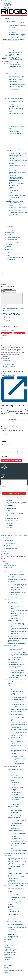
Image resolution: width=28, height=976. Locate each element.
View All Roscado (15, 688)
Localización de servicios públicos (17, 35)
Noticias (8, 252)
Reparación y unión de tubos (16, 133)
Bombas (11, 182)
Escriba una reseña (7, 333)
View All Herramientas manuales (19, 652)
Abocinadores (14, 812)
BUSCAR (4, 305)
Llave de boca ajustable (16, 792)
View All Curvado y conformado (18, 809)
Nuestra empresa (8, 505)
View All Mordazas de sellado (18, 623)
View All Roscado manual (20, 697)
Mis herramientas (10, 232)
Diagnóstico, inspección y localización (15, 22)
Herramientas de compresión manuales (17, 638)
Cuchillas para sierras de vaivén (18, 722)
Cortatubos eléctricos (16, 752)
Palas (10, 199)
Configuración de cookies (10, 543)
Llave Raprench (15, 785)
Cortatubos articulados (19, 763)
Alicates (11, 192)
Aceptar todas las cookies (14, 493)
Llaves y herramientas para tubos (14, 123)
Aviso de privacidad (8, 540)
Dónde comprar (7, 246)
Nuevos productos (10, 21)
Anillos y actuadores (14, 56)
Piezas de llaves (15, 804)
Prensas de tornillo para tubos (18, 735)
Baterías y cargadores (14, 62)
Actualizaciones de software (13, 242)
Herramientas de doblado (17, 810)
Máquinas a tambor (13, 81)
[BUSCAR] (11, 298)
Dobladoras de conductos (14, 882)
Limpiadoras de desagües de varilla (17, 84)
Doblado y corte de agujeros (16, 108)
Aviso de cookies (8, 541)
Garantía (8, 234)
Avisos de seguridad (11, 241)
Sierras (12, 748)
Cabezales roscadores (19, 699)
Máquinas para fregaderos (15, 79)
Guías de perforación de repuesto (17, 195)
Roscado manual (15, 694)
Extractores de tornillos (14, 194)
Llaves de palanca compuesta (18, 796)
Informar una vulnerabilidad (10, 548)
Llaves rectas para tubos (17, 777)
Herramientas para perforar (17, 720)
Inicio (2, 307)
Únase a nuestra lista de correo (13, 254)
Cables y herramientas (14, 89)
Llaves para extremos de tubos (18, 784)
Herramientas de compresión (16, 52)
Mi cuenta (5, 561)
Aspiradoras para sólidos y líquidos (14, 201)
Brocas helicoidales (14, 197)
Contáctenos (9, 244)
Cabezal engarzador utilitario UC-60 (18, 160)
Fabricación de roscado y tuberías (14, 98)
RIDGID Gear (9, 255)
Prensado (8, 48)
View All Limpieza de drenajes (16, 76)
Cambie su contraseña (10, 565)
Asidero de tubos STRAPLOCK (16, 183)
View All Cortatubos (18, 756)
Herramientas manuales (15, 77)
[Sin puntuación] (5, 330)
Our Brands (6, 7)
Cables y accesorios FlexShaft (18, 675)
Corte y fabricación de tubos (16, 113)
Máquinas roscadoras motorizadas (19, 689)
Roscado (11, 104)
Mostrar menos (4, 356)
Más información (5, 358)
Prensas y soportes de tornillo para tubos (18, 729)
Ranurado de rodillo (14, 106)
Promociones (9, 226)
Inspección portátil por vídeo (16, 29)
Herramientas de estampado (18, 815)
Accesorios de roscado (16, 711)
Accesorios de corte (14, 57)
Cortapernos (12, 189)
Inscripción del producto (12, 230)
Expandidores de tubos (16, 814)
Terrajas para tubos (18, 707)
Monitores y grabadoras (16, 587)
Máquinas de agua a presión (16, 86)
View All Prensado (13, 50)
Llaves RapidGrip (15, 782)
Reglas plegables (13, 190)
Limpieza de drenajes (11, 73)
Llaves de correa (15, 799)
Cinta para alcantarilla (16, 657)
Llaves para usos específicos (18, 802)
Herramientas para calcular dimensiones (18, 883)
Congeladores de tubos (16, 823)
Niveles (11, 187)
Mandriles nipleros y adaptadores (19, 709)
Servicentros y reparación (12, 236)
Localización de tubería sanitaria (17, 34)
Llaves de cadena (15, 794)
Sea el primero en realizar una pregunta (12, 460)
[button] (14, 1)
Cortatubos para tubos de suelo (18, 750)
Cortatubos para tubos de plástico (19, 840)
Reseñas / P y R (7, 368)
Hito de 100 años (10, 259)
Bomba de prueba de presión (18, 827)
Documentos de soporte (8, 364)
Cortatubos (13, 753)
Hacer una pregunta (19, 333)
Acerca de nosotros (8, 249)
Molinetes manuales (16, 655)
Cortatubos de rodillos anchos (21, 764)
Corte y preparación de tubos (16, 135)
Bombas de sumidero (16, 896)
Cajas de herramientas (13, 919)
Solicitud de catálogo (11, 239)
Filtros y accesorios (13, 214)
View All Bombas (15, 894)
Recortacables (11, 880)
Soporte (6, 228)
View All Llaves (14, 775)
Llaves (10, 130)
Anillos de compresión (14, 64)
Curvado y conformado (14, 131)
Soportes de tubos (15, 737)
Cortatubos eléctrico (16, 838)
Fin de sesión (8, 567)
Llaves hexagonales (16, 790)
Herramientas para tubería (17, 726)
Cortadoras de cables (14, 173)
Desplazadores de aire (14, 215)
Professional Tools (8, 6)
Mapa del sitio (7, 545)
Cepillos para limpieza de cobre (18, 841)
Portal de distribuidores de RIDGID (14, 257)
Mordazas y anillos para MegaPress (17, 643)
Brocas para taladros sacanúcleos (19, 724)
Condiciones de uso (8, 547)
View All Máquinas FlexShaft (18, 670)
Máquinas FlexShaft (14, 88)
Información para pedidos (9, 366)
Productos (6, 18)
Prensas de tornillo (13, 185)
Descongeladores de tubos (17, 825)
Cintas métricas (12, 918)
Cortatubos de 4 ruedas (19, 758)
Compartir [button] (3, 335)
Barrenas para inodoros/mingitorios (19, 654)
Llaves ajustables (15, 801)
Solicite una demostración (10, 247)
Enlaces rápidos (8, 515)
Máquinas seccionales (14, 82)
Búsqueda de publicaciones (13, 237)
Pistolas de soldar (15, 828)
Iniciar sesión (9, 527)
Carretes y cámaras (15, 589)
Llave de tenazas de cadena (17, 797)
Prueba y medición (13, 37)
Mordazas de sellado (14, 54)
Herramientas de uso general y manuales (16, 176)
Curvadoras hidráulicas (16, 727)
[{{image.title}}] (7, 317)
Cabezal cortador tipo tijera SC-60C (17, 172)
